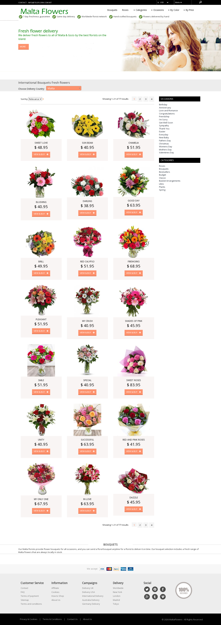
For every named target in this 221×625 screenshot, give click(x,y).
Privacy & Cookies (28, 619)
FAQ (23, 592)
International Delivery (92, 595)
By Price (190, 9)
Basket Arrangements (169, 180)
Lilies (161, 183)
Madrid (116, 600)
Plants (162, 186)
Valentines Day (166, 152)
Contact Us (72, 619)
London (116, 595)
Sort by (24, 99)
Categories (141, 9)
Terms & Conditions (52, 619)
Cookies (55, 592)
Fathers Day (165, 140)
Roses (125, 9)
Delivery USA (88, 592)
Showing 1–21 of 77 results (115, 98)
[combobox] (63, 88)
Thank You (164, 128)
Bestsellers (164, 171)
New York (117, 592)
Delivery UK (88, 588)
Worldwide (118, 588)
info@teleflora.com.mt (40, 2)
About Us (55, 600)
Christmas (164, 143)
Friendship (164, 116)
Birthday (163, 104)
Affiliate (55, 588)
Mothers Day (165, 149)
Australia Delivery (90, 600)
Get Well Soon (166, 122)
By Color (174, 9)
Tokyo (116, 603)
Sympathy (164, 125)
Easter (162, 131)
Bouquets (112, 9)
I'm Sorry (163, 119)
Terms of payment (30, 595)
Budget (162, 174)
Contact (24, 588)
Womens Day (165, 146)
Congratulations (167, 113)
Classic (162, 177)
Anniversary (165, 107)
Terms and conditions (31, 603)
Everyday (163, 134)
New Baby (164, 137)
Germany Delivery (91, 603)
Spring (162, 189)
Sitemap (25, 600)
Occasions (158, 9)
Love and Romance (168, 110)
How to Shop (57, 595)
